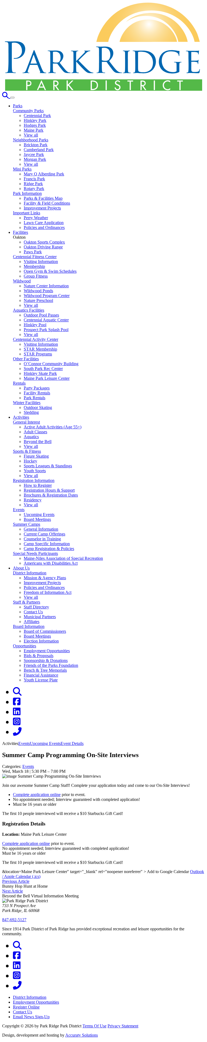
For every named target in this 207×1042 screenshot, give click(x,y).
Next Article (12, 891)
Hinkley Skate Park (40, 373)
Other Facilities (26, 359)
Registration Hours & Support (49, 490)
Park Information (27, 193)
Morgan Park (35, 159)
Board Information (28, 626)
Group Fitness (36, 276)
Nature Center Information (46, 286)
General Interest (26, 422)
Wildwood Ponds (38, 290)
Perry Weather (36, 217)
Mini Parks (22, 169)
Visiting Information (41, 261)
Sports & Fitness (27, 451)
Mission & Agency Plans (45, 577)
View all (31, 135)
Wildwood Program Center (47, 295)
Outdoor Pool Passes (41, 315)
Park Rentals (34, 397)
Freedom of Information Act (47, 592)
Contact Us (33, 612)
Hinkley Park (35, 120)
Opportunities (24, 646)
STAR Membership (40, 349)
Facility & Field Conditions (47, 203)
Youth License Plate (41, 680)
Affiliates (31, 621)
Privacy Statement (123, 1026)
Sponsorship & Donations (46, 660)
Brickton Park (35, 144)
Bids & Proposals (38, 655)
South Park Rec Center (43, 368)
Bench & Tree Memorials (45, 670)
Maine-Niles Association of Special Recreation (63, 558)
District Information (29, 573)
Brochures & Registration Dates (51, 495)
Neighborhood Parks (30, 140)
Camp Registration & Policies (49, 548)
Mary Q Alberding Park (44, 174)
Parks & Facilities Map (43, 198)
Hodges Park (35, 125)
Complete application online (37, 794)
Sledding (31, 412)
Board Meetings (37, 519)
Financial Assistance (41, 675)
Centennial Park (37, 115)
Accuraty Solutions (81, 1035)
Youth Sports (35, 470)
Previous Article (15, 881)
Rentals (19, 383)
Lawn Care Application (44, 222)
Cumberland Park (39, 149)
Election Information (41, 641)
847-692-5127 (14, 919)
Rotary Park (34, 188)
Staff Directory (36, 607)
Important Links (26, 213)
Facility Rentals (37, 393)
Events (19, 509)
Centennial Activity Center (35, 339)
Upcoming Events (39, 514)
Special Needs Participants (35, 553)
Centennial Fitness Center (35, 256)
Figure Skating (36, 456)
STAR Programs (38, 354)
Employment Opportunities (47, 650)
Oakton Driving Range (43, 247)
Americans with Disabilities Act (51, 563)
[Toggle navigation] (12, 97)
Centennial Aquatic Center (46, 320)
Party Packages (37, 388)
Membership (34, 266)
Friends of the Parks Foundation (51, 665)
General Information (41, 529)
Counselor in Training (42, 539)
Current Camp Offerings (44, 534)
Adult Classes (35, 432)
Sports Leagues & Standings (48, 466)
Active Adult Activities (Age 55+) (52, 427)
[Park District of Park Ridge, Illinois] (103, 89)
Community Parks (28, 110)
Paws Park (33, 251)
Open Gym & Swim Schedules (50, 271)
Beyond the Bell (37, 441)
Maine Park (33, 130)
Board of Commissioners (45, 631)
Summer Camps (26, 524)
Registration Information (33, 480)
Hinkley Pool (35, 324)
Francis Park (34, 179)
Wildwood (22, 281)
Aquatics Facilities (28, 310)
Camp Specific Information (47, 543)
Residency (33, 500)
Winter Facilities (26, 402)
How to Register (38, 485)
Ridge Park (33, 183)
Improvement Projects (42, 208)
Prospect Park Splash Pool (46, 329)
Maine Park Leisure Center (47, 378)
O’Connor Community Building (51, 363)
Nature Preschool (38, 300)
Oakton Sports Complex (44, 242)
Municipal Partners (40, 616)
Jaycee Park (34, 154)
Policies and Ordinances (44, 227)
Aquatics (31, 436)
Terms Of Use (94, 1026)
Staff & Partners (26, 602)
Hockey (30, 461)
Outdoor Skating (38, 407)
